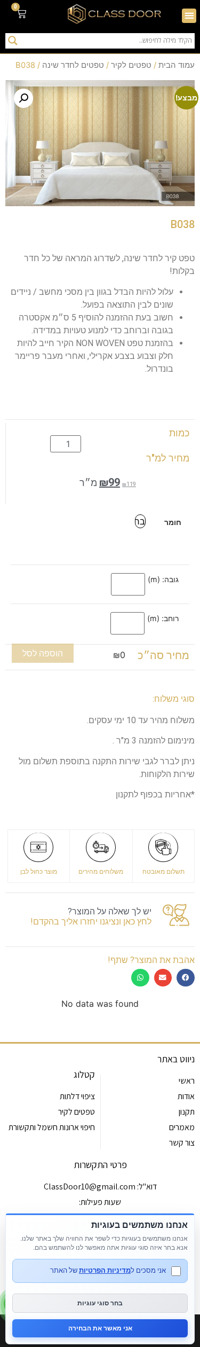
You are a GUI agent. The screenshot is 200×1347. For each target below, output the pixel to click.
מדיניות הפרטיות (105, 1270)
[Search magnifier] (12, 40)
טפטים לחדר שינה (73, 65)
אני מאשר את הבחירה (100, 1328)
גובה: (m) (163, 579)
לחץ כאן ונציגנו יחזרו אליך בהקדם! (90, 922)
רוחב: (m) (163, 618)
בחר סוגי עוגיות (100, 1303)
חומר (172, 522)
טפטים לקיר (131, 65)
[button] (189, 16)
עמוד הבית (176, 65)
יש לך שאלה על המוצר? (109, 911)
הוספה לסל (42, 653)
